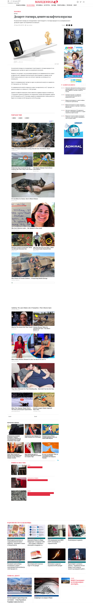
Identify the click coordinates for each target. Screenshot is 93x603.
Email (71, 25)
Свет (75, 5)
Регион (69, 5)
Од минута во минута (69, 85)
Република (61, 5)
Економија (31, 5)
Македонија (20, 5)
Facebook (67, 25)
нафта (20, 118)
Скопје (53, 5)
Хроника (39, 5)
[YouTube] (84, 2)
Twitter (69, 25)
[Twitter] (81, 2)
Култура (47, 5)
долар (27, 118)
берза (14, 118)
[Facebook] (78, 2)
